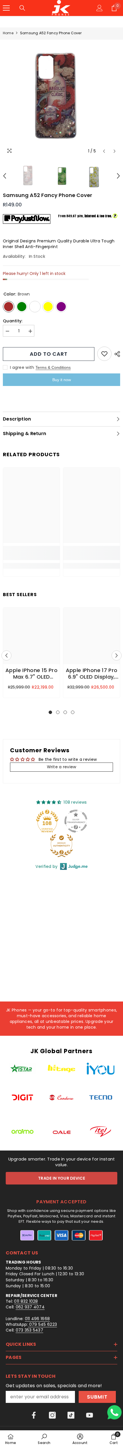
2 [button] (57, 712)
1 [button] (50, 712)
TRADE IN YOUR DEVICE (61, 1178)
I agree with (22, 367)
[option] (61, 98)
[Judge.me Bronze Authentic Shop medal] (61, 845)
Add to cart (49, 353)
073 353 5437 (29, 1330)
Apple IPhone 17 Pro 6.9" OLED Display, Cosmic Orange (92, 674)
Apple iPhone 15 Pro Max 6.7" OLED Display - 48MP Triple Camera (31, 674)
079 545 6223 (42, 1324)
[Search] (22, 8)
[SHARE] (116, 354)
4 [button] (72, 712)
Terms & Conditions (53, 367)
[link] (31, 553)
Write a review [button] (61, 767)
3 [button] (65, 712)
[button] (104, 151)
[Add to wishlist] (104, 354)
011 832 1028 (26, 1301)
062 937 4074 (30, 1307)
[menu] (6, 8)
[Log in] (99, 8)
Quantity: (13, 321)
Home (8, 33)
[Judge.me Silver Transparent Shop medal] (75, 821)
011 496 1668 (37, 1319)
